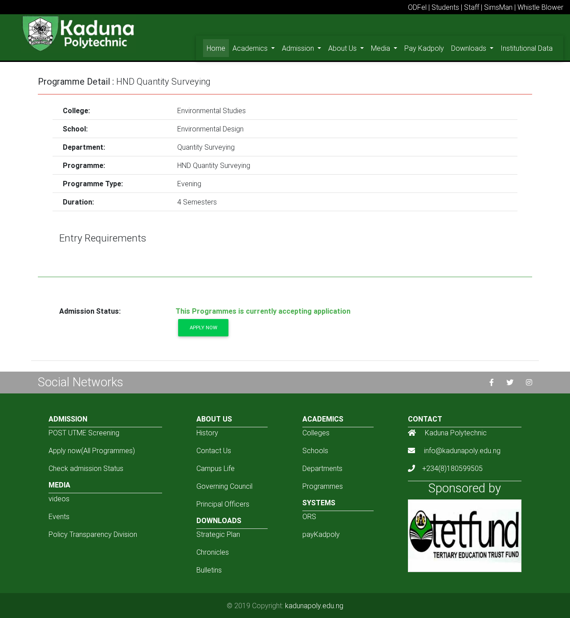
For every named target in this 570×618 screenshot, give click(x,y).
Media (381, 48)
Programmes (322, 486)
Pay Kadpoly (424, 48)
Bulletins (209, 569)
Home (218, 48)
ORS (309, 516)
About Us (343, 48)
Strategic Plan (218, 534)
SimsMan (498, 7)
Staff (471, 7)
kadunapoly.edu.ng (314, 605)
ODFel (417, 7)
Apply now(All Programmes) (92, 450)
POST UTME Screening (84, 432)
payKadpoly (321, 534)
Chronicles (212, 552)
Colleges (316, 432)
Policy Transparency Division (93, 534)
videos (59, 498)
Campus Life (215, 468)
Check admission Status (86, 468)
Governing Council (224, 486)
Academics (250, 48)
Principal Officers (222, 503)
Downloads (469, 48)
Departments (322, 468)
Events (59, 516)
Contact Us (213, 450)
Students (445, 7)
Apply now (203, 327)
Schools (315, 450)
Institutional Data (527, 48)
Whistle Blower (540, 7)
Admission (299, 48)
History (207, 432)
